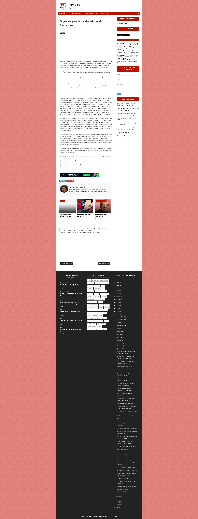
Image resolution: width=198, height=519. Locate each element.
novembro (120, 319)
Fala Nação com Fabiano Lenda (126, 467)
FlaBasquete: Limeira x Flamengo (127, 470)
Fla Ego (97, 293)
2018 (117, 296)
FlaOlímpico (91, 299)
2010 (117, 499)
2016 (117, 302)
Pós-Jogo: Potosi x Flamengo (125, 403)
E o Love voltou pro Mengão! (125, 416)
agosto (119, 328)
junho (119, 334)
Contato (104, 13)
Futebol (62, 13)
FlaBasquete (96, 296)
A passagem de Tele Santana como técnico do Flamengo (69, 303)
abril (118, 340)
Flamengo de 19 (100, 299)
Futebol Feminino (104, 304)
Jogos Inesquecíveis (93, 310)
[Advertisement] (112, 5)
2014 (117, 308)
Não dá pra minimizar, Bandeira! (84, 215)
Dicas (103, 285)
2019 (117, 294)
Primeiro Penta (92, 323)
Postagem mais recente (66, 263)
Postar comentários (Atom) (72, 267)
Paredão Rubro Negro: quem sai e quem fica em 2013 (71, 294)
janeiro (119, 349)
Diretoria (90, 288)
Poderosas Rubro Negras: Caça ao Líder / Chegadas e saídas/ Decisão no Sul (127, 52)
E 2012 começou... (122, 489)
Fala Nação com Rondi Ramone (126, 446)
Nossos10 (97, 318)
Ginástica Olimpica (92, 307)
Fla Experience (104, 293)
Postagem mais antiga (104, 263)
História (107, 307)
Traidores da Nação (93, 329)
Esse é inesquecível (99, 288)
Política (107, 320)
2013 (117, 311)
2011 (117, 496)
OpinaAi (104, 318)
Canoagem (90, 283)
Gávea (101, 307)
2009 (117, 502)
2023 (117, 282)
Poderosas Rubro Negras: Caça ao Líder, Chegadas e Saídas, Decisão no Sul (128, 61)
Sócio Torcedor (92, 326)
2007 (117, 507)
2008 (117, 505)
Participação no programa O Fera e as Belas (127, 48)
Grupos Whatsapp (91, 13)
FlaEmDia (103, 296)
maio (119, 337)
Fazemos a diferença (101, 291)
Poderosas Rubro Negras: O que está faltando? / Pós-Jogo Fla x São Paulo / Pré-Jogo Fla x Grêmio (128, 45)
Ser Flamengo (101, 323)
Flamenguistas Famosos (124, 135)
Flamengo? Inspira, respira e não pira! (65, 215)
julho (119, 331)
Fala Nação (91, 291)
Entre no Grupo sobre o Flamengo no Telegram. (72, 164)
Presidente (78, 28)
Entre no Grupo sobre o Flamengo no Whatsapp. (72, 166)
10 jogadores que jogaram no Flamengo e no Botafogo (69, 285)
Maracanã (96, 312)
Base (89, 280)
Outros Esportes (75, 13)
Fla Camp (90, 293)
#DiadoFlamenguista (123, 132)
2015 (117, 305)
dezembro (120, 317)
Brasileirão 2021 (104, 280)
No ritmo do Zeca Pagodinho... (101, 215)
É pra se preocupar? (123, 449)
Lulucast (90, 312)
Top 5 (99, 326)
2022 (117, 285)
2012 (117, 314)
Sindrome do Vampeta (123, 478)
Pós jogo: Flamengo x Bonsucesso (127, 428)
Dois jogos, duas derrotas (124, 366)
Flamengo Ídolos (92, 301)
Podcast (100, 320)
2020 (117, 291)
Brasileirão (95, 280)
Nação (100, 315)
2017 (117, 299)
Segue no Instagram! (65, 162)
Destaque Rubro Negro (94, 285)
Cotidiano (105, 283)
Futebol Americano (93, 304)
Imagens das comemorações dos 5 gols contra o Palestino (71, 330)
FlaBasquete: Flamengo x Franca (126, 486)
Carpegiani (98, 283)
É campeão (103, 329)
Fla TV (89, 296)
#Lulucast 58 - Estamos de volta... (127, 455)
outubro (119, 322)
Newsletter (90, 318)
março (119, 343)
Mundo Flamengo (92, 315)
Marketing (103, 312)
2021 (117, 288)
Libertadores (103, 310)
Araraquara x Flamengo (124, 452)
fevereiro (120, 346)
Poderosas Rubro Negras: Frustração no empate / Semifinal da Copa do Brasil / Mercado (128, 56)
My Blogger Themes (110, 516)
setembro (120, 325)
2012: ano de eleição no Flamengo (127, 492)
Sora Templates (95, 516)
